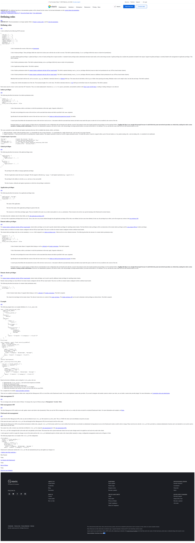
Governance (176, 485)
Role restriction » (12, 11)
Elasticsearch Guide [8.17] (13, 13)
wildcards (44, 246)
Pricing (94, 7)
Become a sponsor (178, 501)
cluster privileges (55, 297)
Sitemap (32, 525)
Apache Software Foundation (132, 531)
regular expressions (53, 246)
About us (127, 2)
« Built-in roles (4, 11)
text (72, 82)
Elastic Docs (4, 13)
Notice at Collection (90, 533)
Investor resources (178, 483)
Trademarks (10, 525)
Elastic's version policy (38, 22)
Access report (76, 2)
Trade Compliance (112, 503)
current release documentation (72, 10)
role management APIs (61, 428)
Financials (176, 488)
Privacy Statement (25, 525)
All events (176, 503)
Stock (175, 490)
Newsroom (51, 490)
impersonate (36, 48)
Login (145, 2)
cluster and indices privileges (22, 390)
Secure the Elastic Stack (26, 13)
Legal (109, 496)
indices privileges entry (49, 232)
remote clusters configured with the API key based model (43, 70)
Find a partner (111, 483)
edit (1, 20)
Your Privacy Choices (99, 533)
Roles (122, 410)
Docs (99, 7)
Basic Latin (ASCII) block (90, 86)
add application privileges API (36, 216)
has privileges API (133, 218)
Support (138, 2)
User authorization (37, 13)
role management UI (47, 428)
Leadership (51, 485)
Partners (132, 2)
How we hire (51, 501)
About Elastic (51, 483)
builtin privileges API (67, 297)
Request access (112, 488)
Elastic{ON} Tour (178, 498)
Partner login (111, 485)
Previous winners (178, 496)
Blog (49, 488)
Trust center (111, 498)
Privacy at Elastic (112, 501)
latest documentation (53, 22)
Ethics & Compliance (113, 505)
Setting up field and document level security (59, 116)
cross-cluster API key (132, 227)
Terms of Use (17, 525)
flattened (63, 78)
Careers (50, 496)
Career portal (51, 498)
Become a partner (112, 490)
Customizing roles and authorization (161, 393)
